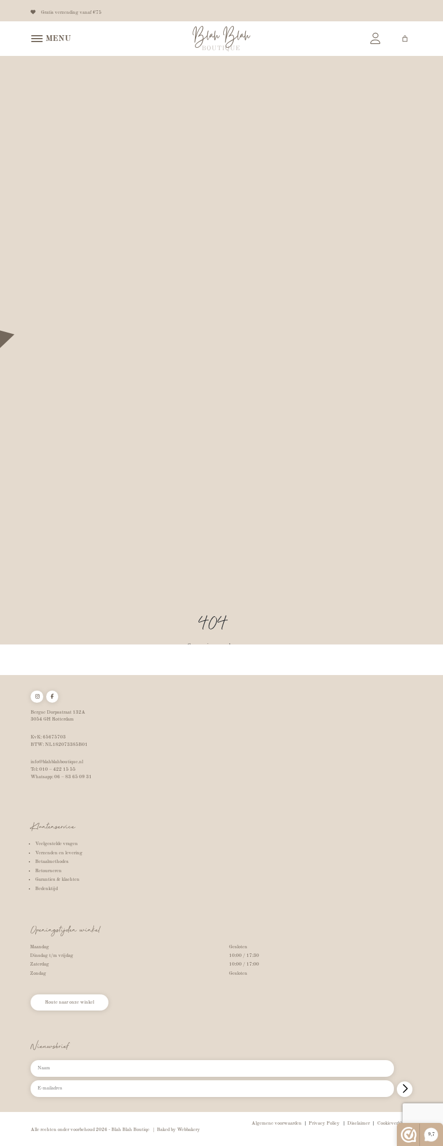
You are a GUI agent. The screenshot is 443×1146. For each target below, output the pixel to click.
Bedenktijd (46, 889)
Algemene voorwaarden (276, 1123)
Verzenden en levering (58, 853)
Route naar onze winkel (69, 1002)
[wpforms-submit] (404, 1089)
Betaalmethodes (52, 861)
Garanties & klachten (57, 879)
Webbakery (188, 1130)
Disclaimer (358, 1123)
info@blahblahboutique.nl (57, 762)
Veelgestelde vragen (56, 844)
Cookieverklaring (394, 1123)
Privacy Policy (324, 1123)
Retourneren (48, 871)
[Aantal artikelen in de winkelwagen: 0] (405, 38)
